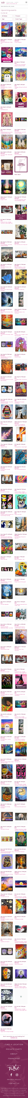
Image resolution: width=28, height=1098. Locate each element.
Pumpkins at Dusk (5, 896)
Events (16, 2)
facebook (11, 1074)
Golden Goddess (4, 716)
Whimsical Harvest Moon (20, 806)
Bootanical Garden (5, 491)
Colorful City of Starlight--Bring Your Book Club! (20, 65)
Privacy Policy (14, 1079)
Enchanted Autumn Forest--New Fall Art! (7, 380)
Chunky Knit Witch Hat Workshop (20, 695)
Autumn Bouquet (19, 964)
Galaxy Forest (4, 446)
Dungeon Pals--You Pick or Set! (21, 380)
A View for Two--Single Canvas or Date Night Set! (7, 223)
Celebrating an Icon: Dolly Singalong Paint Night (6, 133)
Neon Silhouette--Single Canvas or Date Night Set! (21, 785)
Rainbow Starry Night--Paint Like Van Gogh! (7, 762)
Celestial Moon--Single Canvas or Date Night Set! (21, 1010)
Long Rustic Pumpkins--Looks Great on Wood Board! (20, 740)
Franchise (14, 1059)
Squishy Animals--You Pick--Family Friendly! (7, 965)
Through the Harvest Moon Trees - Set (21, 605)
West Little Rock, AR (5, 6)
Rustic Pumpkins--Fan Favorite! (20, 312)
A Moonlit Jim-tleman (19, 851)
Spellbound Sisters (5, 941)
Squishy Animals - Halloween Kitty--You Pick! (7, 627)
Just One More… (4, 424)
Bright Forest (4, 199)
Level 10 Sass (18, 357)
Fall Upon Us (17, 761)
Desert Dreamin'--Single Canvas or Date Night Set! (21, 897)
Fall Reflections (4, 109)
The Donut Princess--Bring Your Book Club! (7, 875)
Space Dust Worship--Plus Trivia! (7, 312)
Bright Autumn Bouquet (20, 581)
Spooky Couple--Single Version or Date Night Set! (21, 987)
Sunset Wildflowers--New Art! (6, 43)
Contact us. (14, 1037)
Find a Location (14, 1045)
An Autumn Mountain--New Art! (7, 335)
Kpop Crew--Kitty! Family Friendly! (6, 290)
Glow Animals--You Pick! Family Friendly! (20, 133)
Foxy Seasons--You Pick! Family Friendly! (6, 245)
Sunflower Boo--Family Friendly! (6, 88)
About (14, 1054)
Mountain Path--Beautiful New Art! (6, 155)
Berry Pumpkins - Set (19, 559)
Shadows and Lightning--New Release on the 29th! (6, 537)
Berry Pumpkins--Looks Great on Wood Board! (20, 267)
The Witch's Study (5, 829)
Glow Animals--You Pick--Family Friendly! (6, 582)
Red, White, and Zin (5, 784)
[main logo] (3, 2)
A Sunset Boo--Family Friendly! (6, 740)
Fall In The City (4, 559)
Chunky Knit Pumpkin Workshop (19, 402)
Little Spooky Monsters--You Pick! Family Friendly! (7, 852)
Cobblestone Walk (19, 919)
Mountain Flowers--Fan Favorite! (6, 267)
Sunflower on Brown (19, 289)
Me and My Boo (18, 154)
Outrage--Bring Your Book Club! (21, 88)
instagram (17, 1074)
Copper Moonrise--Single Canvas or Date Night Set (20, 830)
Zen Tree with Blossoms (20, 469)
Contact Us (14, 1083)
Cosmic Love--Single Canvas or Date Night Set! (21, 717)
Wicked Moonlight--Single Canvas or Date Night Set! (21, 942)
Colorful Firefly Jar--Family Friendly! (7, 695)
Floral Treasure (18, 42)
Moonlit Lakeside (4, 604)
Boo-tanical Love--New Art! (21, 244)
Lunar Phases (4, 1009)
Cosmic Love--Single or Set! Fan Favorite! (21, 335)
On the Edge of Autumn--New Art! (20, 537)
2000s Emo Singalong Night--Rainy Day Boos (20, 425)
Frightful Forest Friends (20, 874)
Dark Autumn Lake (5, 649)
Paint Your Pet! (18, 514)
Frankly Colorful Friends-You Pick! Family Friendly (7, 515)
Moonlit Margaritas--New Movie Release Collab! (20, 200)
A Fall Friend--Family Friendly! (5, 470)
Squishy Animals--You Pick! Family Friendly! (7, 402)
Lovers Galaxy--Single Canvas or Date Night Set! (21, 492)
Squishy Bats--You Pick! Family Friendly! (6, 357)
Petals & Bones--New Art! (6, 986)
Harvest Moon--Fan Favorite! (19, 650)
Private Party (14, 1049)
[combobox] (7, 16)
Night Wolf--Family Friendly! (7, 1031)
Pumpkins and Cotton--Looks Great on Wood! (20, 627)
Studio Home (9, 2)
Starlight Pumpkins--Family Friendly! (7, 920)
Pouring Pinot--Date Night (21, 446)
